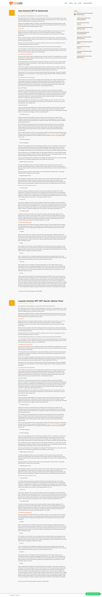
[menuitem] (66, 3)
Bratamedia (32, 303)
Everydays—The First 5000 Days (53, 133)
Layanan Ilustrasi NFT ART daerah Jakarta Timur (40, 301)
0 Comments (26, 303)
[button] (93, 594)
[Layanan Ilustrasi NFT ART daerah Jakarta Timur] (12, 303)
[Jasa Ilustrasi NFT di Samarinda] (12, 13)
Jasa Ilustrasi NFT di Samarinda (33, 11)
